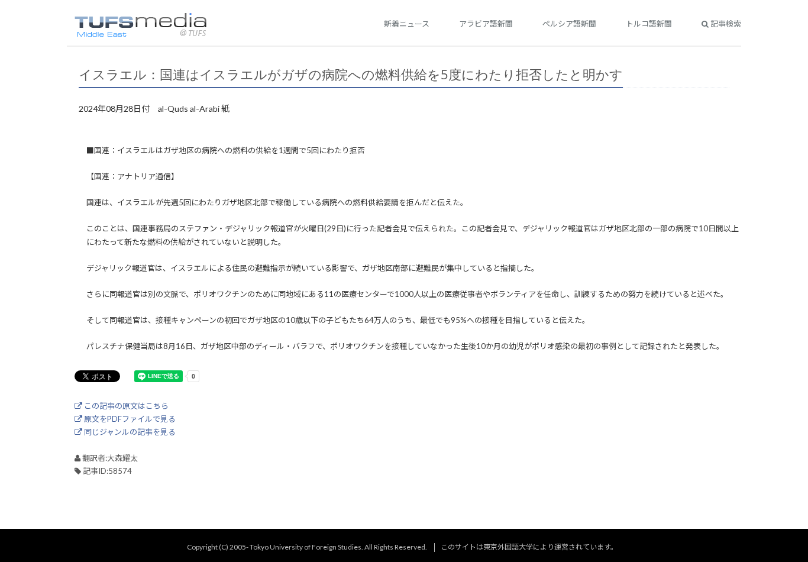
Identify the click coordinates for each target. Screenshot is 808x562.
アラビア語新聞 (486, 23)
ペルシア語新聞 (569, 23)
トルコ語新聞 (649, 23)
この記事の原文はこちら (125, 406)
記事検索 (725, 23)
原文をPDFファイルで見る (129, 419)
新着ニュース (406, 23)
